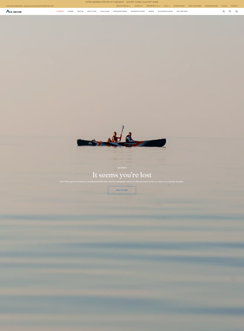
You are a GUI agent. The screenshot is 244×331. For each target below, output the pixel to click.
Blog (166, 6)
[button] (70, 11)
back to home (122, 190)
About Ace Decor (122, 6)
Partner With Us (152, 6)
